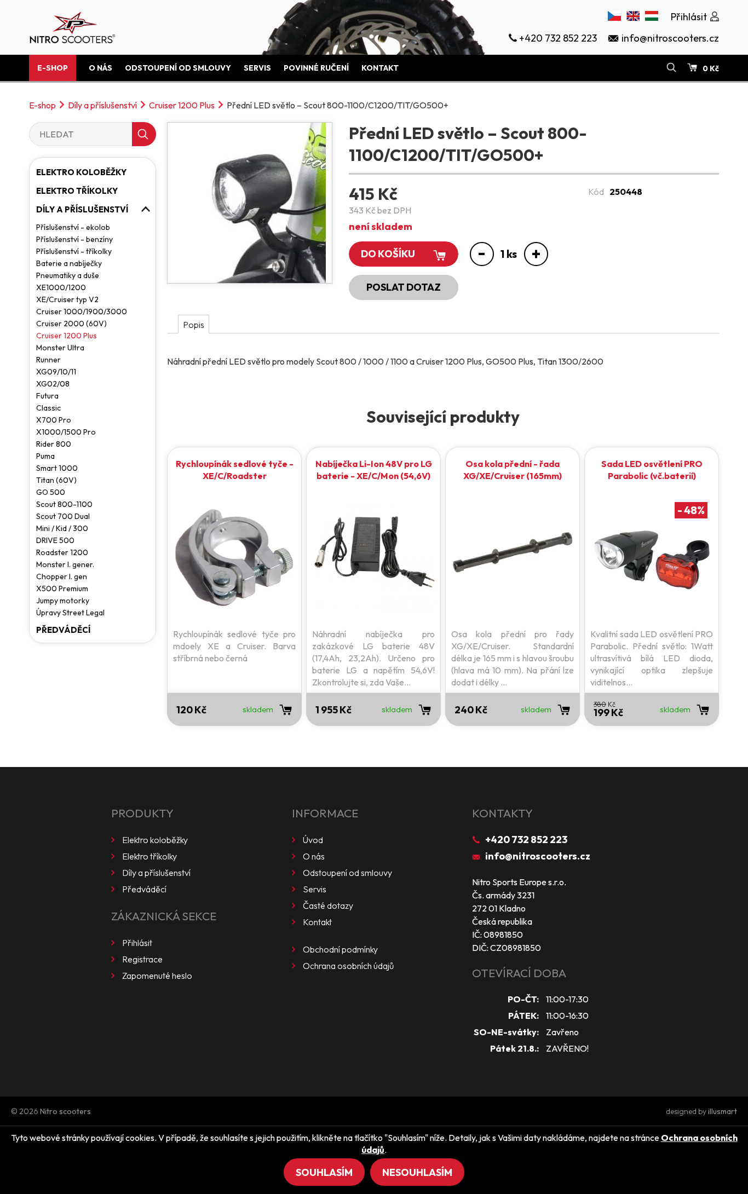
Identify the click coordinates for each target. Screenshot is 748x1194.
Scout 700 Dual (63, 516)
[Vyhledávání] (671, 68)
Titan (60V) (56, 480)
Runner (48, 360)
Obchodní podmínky (340, 949)
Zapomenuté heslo (157, 975)
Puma (45, 456)
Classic (48, 408)
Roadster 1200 (62, 552)
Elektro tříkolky (77, 191)
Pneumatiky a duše (67, 275)
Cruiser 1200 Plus (182, 105)
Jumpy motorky (62, 600)
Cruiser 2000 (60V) (71, 323)
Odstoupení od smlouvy (178, 68)
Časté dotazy (328, 905)
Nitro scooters (65, 1111)
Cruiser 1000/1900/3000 (81, 311)
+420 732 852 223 (526, 839)
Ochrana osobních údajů (348, 965)
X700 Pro (53, 420)
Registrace (142, 959)
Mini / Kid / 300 (62, 528)
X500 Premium (62, 588)
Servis (257, 68)
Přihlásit (137, 942)
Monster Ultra (60, 348)
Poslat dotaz (403, 287)
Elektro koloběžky (81, 172)
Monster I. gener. (65, 564)
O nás (100, 68)
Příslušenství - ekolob (73, 227)
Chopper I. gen (61, 576)
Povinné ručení (316, 68)
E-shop (52, 68)
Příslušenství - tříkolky (74, 251)
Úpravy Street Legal (70, 613)
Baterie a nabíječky (69, 263)
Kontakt (380, 68)
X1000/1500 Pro (66, 432)
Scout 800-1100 (64, 504)
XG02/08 (53, 384)
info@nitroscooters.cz (537, 856)
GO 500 (50, 492)
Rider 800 (53, 444)
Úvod (313, 839)
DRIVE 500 (55, 540)
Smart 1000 (57, 468)
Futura (47, 396)
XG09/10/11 (56, 372)
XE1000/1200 (61, 287)
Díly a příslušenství (102, 105)
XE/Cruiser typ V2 (67, 299)
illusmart (722, 1111)
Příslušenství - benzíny (74, 239)
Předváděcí (63, 630)
